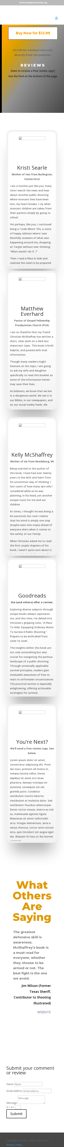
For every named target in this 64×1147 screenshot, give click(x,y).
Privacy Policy (14, 1144)
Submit (16, 1113)
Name (10, 1084)
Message (11, 1103)
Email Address (14, 1091)
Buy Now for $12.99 (33, 33)
